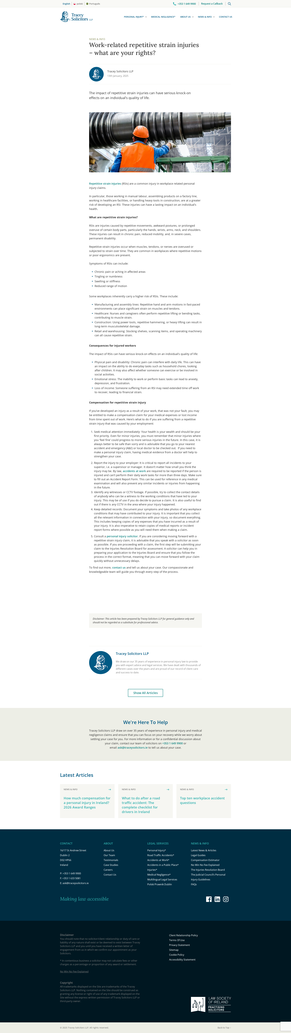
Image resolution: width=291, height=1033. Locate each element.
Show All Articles (145, 693)
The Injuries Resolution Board (208, 869)
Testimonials (111, 860)
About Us (185, 16)
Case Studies (111, 865)
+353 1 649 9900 (172, 743)
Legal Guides (198, 855)
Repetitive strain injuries (105, 183)
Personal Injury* (134, 16)
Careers (108, 869)
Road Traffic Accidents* (160, 855)
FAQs (194, 884)
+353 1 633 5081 (71, 878)
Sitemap (174, 950)
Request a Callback (212, 3)
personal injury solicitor (122, 536)
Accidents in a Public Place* (163, 865)
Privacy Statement (179, 945)
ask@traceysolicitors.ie (133, 747)
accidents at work (134, 471)
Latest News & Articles (203, 850)
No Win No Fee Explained (205, 865)
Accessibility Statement (182, 959)
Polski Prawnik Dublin (159, 884)
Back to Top (224, 1027)
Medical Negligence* (163, 16)
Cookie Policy (176, 954)
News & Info (205, 16)
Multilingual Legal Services (162, 879)
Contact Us (225, 16)
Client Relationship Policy (183, 935)
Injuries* (152, 869)
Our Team (109, 855)
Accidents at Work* (158, 860)
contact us (119, 567)
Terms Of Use (177, 940)
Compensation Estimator (205, 860)
